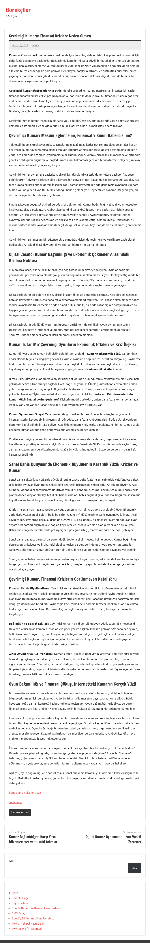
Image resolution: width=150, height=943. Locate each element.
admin (35, 45)
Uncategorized (20, 812)
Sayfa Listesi (20, 903)
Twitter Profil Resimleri (27, 928)
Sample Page (20, 898)
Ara (11, 860)
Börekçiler (18, 10)
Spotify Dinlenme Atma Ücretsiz (33, 918)
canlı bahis (15, 802)
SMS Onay (18, 913)
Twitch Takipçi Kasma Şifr (28, 923)
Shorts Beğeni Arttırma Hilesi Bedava (36, 908)
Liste (15, 892)
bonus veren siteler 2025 (25, 792)
